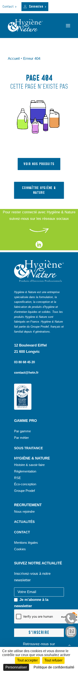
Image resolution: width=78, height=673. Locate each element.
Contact (8, 6)
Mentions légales (26, 542)
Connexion (36, 6)
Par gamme (22, 431)
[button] (68, 25)
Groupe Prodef (24, 490)
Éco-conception (25, 484)
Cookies (20, 549)
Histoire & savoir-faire (29, 465)
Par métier (21, 437)
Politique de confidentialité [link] (54, 667)
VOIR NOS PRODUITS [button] (39, 164)
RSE (18, 478)
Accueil (14, 58)
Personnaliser (16, 667)
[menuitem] (9, 6)
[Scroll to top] (69, 645)
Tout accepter (27, 660)
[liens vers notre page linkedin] (39, 247)
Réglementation (25, 471)
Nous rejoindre (24, 511)
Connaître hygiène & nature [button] (39, 190)
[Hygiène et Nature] (25, 25)
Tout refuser (53, 660)
